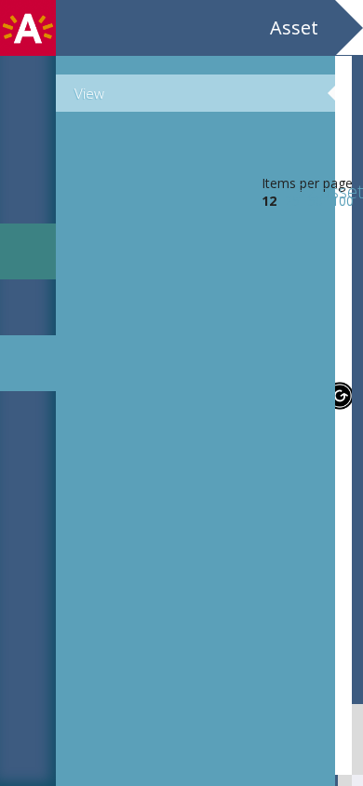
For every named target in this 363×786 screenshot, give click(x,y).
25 (292, 201)
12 (269, 201)
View (89, 93)
